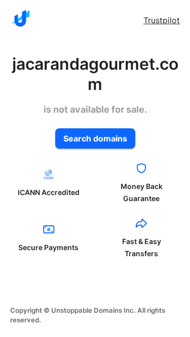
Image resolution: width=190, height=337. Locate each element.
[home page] (20, 18)
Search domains (95, 138)
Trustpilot (161, 20)
